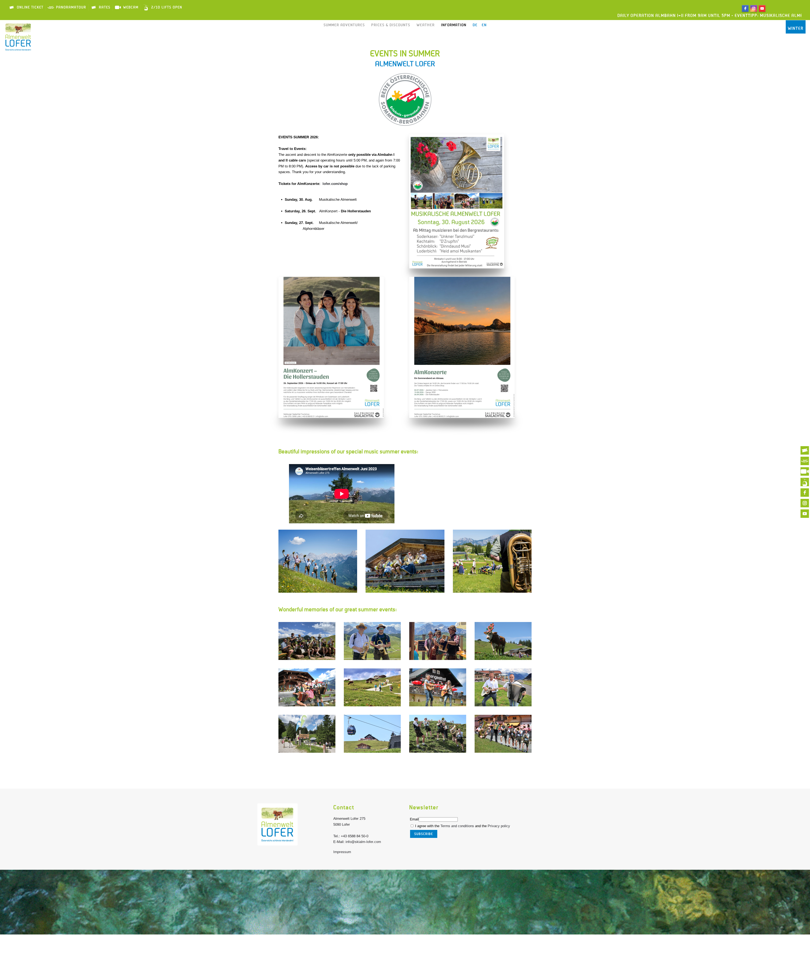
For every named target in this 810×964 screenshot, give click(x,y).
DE (475, 25)
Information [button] (453, 25)
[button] (317, 561)
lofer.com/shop (335, 184)
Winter (795, 28)
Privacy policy (499, 826)
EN (484, 25)
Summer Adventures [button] (344, 25)
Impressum (342, 852)
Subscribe (423, 834)
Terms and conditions (457, 826)
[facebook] (745, 8)
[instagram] (753, 8)
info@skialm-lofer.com (363, 842)
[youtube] (762, 8)
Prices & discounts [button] (390, 25)
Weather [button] (426, 25)
